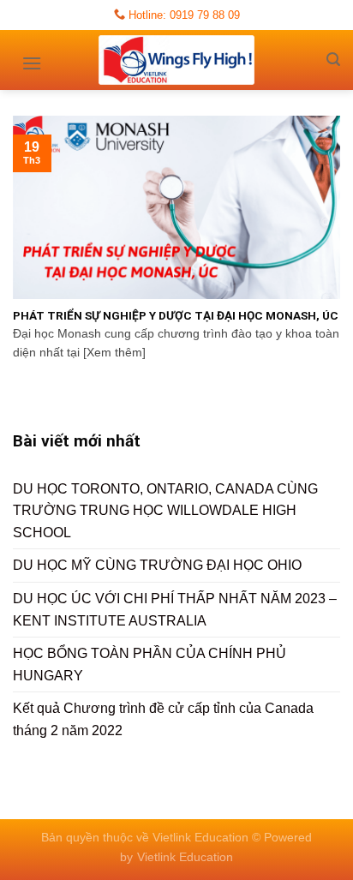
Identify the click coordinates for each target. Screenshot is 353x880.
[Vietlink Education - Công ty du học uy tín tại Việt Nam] (176, 60)
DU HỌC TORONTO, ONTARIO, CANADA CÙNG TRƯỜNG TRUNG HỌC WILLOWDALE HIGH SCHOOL (165, 511)
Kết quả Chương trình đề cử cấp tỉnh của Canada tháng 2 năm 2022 (163, 719)
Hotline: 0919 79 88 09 (182, 15)
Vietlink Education (185, 857)
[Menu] (32, 57)
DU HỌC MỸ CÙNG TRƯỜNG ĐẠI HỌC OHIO (157, 565)
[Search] (333, 59)
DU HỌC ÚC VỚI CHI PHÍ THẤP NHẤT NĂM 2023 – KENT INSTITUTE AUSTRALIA (175, 609)
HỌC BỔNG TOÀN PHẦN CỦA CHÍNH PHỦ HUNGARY (149, 664)
